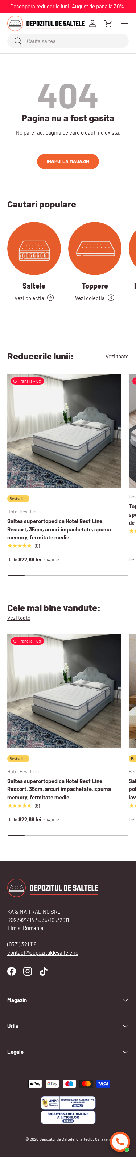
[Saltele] (34, 248)
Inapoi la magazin (68, 161)
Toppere (95, 285)
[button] (108, 23)
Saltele (33, 285)
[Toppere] (95, 248)
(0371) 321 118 (22, 944)
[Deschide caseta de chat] (120, 1142)
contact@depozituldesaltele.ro (42, 952)
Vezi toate (117, 356)
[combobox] (68, 41)
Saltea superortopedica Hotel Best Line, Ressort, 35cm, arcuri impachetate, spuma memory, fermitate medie (59, 529)
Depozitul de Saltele (56, 1139)
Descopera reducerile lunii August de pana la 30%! (68, 6)
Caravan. (103, 1139)
